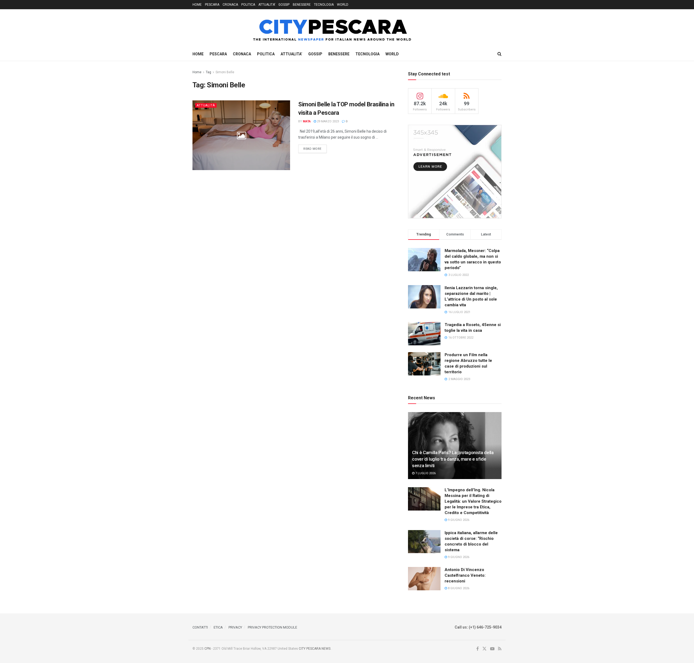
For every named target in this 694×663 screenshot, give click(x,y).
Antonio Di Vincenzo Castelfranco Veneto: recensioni (465, 575)
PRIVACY (235, 627)
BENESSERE (302, 5)
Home (196, 72)
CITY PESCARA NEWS (315, 649)
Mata (307, 121)
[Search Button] (499, 54)
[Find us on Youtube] (492, 649)
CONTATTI (200, 627)
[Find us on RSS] (500, 649)
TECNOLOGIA (324, 5)
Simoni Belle (225, 72)
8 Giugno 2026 (458, 588)
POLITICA (248, 5)
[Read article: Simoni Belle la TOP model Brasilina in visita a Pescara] (241, 135)
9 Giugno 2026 (458, 520)
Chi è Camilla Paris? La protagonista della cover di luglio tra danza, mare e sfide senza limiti (453, 459)
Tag (208, 72)
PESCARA (212, 5)
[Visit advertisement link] (455, 171)
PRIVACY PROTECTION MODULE (272, 627)
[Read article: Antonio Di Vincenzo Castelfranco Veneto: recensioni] (424, 578)
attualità (206, 105)
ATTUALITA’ (266, 5)
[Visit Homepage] (303, 28)
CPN (207, 649)
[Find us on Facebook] (477, 649)
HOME (197, 5)
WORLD (342, 5)
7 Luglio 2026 (425, 473)
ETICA (218, 627)
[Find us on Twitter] (484, 649)
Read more (315, 149)
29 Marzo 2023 (327, 121)
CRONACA (230, 5)
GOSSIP (284, 5)
